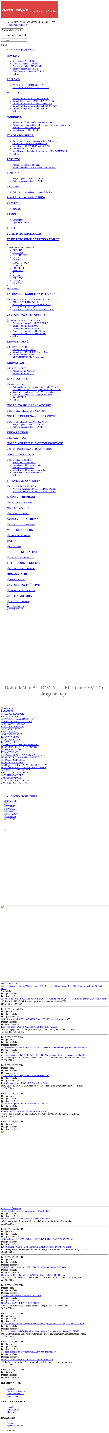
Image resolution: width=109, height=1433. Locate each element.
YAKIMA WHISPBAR (20, 135)
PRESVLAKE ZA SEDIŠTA (23, 480)
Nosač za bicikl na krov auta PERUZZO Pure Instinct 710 (27, 1359)
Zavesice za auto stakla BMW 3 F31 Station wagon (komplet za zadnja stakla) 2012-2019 (41, 1331)
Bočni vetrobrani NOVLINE (25, 69)
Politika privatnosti (15, 1393)
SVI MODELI (19, 397)
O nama (10, 1388)
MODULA (13, 93)
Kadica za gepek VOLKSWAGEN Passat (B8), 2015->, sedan (29, 1027)
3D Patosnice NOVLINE (23, 61)
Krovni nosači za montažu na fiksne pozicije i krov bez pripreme (41, 125)
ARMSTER (14, 203)
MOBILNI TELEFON (20, 529)
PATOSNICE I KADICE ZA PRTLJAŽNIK (33, 293)
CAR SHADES (19, 255)
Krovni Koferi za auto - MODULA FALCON (33, 101)
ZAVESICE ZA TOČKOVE (23, 584)
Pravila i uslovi (13, 1396)
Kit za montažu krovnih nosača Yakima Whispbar (34, 141)
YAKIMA (17, 283)
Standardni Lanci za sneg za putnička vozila (32, 394)
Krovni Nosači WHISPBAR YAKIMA (30, 352)
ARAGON (13, 186)
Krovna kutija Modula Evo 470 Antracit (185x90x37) (25, 1111)
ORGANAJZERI (17, 574)
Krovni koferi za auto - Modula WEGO (30, 108)
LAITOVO (13, 79)
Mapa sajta (11, 1412)
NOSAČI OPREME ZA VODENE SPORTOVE (35, 443)
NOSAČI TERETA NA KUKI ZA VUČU (31, 416)
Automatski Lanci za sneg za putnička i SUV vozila (35, 387)
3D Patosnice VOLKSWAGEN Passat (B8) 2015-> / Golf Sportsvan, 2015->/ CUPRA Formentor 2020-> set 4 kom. (53, 999)
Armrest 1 (16, 209)
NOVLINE (13, 55)
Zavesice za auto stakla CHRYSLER (29, 333)
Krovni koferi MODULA (23, 371)
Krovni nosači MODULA (24, 349)
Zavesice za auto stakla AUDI (25, 326)
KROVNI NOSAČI (18, 341)
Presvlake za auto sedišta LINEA (26, 197)
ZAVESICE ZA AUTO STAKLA (28, 85)
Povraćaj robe (13, 1409)
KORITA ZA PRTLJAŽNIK (25, 302)
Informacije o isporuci (16, 1391)
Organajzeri (17, 220)
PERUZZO (13, 159)
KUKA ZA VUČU (17, 432)
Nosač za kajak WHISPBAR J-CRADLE (20, 1303)
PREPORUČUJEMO (11, 1208)
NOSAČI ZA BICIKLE (20, 454)
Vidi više (16, 74)
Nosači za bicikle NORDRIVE (26, 127)
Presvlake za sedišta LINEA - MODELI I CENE (34, 489)
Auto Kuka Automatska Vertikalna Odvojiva (32, 192)
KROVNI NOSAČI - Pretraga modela (29, 357)
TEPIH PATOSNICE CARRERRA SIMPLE (33, 239)
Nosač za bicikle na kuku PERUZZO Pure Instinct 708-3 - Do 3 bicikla (33, 1275)
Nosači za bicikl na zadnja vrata (26, 465)
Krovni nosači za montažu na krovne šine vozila (33, 122)
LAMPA (12, 214)
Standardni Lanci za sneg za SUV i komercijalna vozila (37, 392)
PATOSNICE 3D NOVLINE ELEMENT (31, 304)
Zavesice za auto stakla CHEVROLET (30, 331)
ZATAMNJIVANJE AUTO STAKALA (30, 87)
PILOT (11, 227)
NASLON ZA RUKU (19, 507)
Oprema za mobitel (21, 222)
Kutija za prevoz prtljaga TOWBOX (28, 181)
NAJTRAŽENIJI (9, 983)
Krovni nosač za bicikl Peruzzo (26, 165)
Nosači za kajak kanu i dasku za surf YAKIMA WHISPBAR (39, 151)
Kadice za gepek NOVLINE (25, 63)
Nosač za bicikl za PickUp (24, 462)
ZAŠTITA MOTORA (19, 595)
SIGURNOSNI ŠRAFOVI (22, 552)
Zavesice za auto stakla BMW (25, 328)
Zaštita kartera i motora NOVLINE (28, 71)
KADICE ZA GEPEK (11, 716)
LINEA (15, 260)
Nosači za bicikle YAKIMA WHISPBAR (31, 146)
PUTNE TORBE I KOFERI (23, 562)
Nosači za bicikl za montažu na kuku (28, 470)
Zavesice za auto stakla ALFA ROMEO (30, 323)
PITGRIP (16, 275)
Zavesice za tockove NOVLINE (27, 66)
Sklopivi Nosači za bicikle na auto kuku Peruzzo (34, 167)
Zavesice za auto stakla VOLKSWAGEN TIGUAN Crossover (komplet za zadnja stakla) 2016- (44, 1055)
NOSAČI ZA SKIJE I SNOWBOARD (29, 405)
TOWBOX (13, 172)
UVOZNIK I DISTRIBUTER (23, 796)
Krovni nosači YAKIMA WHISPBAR (29, 143)
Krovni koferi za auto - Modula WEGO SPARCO (34, 106)
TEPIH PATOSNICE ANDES (24, 233)
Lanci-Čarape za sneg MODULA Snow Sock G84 (24, 1083)
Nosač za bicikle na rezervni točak (27, 472)
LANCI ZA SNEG (17, 378)
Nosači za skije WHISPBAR (25, 148)
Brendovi (11, 1423)
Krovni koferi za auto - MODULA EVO (30, 98)
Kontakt (10, 1407)
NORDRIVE (14, 116)
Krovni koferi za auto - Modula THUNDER (32, 103)
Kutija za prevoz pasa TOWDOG (27, 178)
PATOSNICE (7, 711)
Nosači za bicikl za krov (23, 467)
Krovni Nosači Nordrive (23, 354)
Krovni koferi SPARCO (23, 373)
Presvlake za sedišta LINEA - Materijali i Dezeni (34, 491)
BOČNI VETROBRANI (21, 496)
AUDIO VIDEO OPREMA (22, 518)
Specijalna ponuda (15, 1425)
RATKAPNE (14, 540)
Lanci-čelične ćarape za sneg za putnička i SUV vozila (36, 389)
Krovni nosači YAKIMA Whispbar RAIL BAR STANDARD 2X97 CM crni (36, 1247)
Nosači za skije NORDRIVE (25, 130)
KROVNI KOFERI (18, 362)
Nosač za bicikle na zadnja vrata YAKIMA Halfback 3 (25, 1218)
